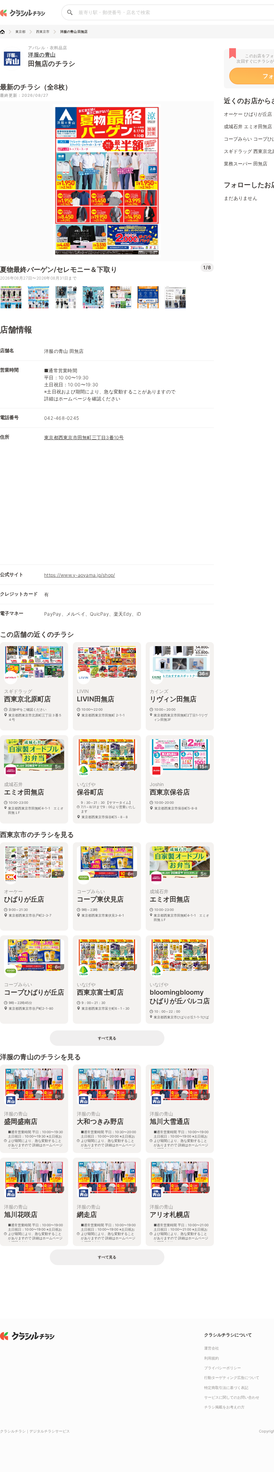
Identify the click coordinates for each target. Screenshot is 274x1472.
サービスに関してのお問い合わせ (231, 1397)
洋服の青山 (42, 54)
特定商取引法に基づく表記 (226, 1387)
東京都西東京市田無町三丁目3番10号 (84, 437)
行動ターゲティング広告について (231, 1377)
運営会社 (211, 1348)
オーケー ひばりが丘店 (248, 114)
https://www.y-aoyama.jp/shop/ (79, 575)
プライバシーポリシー (222, 1368)
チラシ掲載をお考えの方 (224, 1407)
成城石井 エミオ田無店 (248, 126)
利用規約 (211, 1358)
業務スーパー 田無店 (245, 163)
